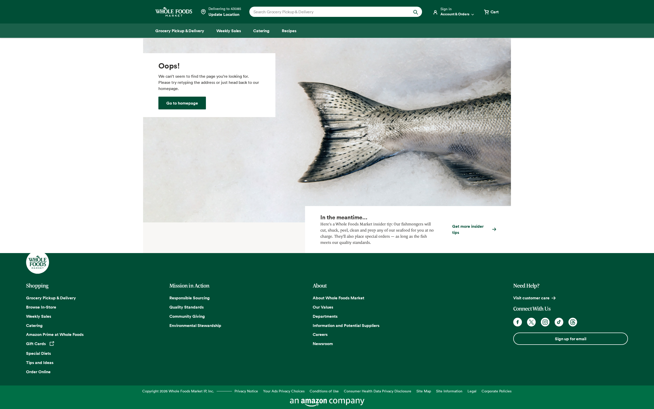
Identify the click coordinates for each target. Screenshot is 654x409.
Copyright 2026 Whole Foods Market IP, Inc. (178, 391)
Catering (34, 325)
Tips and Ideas (39, 362)
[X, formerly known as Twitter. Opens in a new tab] (531, 322)
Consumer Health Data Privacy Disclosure (377, 391)
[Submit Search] (415, 12)
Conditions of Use (324, 391)
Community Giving (187, 316)
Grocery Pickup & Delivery (51, 298)
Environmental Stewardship (195, 325)
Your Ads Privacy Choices (284, 391)
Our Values (323, 307)
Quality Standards (186, 307)
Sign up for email (570, 339)
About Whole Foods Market (338, 298)
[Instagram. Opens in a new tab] (545, 322)
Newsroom (323, 343)
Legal (472, 391)
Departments (325, 316)
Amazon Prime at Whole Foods (55, 334)
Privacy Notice (246, 391)
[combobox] (327, 12)
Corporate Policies (496, 391)
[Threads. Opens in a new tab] (572, 322)
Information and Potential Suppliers (346, 325)
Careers (320, 334)
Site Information (449, 391)
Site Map (423, 391)
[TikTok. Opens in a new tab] (559, 322)
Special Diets (38, 353)
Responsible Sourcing (189, 298)
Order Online (38, 371)
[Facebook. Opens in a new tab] (517, 322)
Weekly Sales (38, 316)
